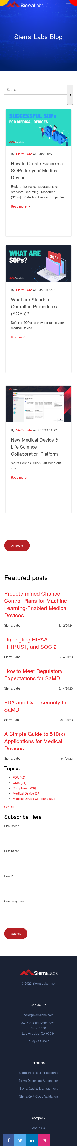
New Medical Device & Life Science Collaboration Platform (35, 446)
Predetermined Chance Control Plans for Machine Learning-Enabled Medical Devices (36, 604)
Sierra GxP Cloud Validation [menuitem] (38, 1096)
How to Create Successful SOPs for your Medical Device (38, 170)
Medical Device (27, 793)
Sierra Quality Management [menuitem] (38, 1088)
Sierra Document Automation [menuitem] (38, 1080)
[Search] (70, 95)
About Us (38, 1128)
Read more (19, 206)
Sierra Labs (24, 154)
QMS (20, 783)
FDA (19, 777)
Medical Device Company (34, 798)
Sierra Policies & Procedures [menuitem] (38, 1073)
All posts (17, 545)
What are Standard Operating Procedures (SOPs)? (34, 306)
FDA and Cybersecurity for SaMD (36, 705)
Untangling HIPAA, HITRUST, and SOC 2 (30, 643)
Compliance (24, 788)
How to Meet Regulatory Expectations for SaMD (33, 674)
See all (9, 807)
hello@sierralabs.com (39, 1015)
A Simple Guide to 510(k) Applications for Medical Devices (34, 741)
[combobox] (35, 90)
